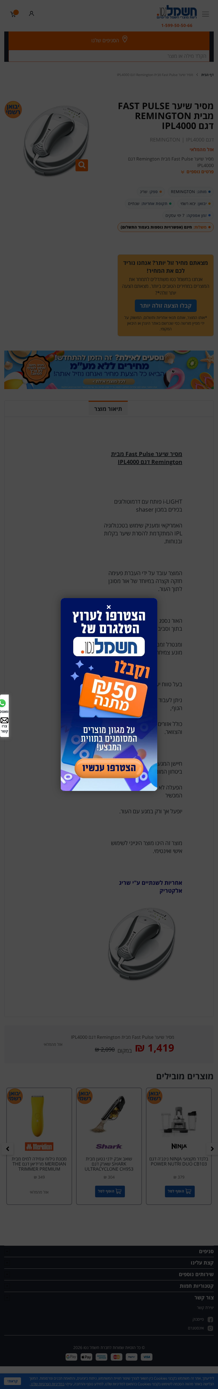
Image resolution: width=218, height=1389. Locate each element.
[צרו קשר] (4, 720)
